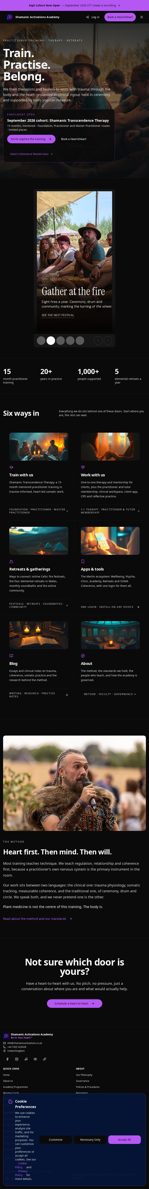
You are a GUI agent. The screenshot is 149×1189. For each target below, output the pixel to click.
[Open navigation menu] (141, 17)
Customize (55, 1139)
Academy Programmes (15, 1087)
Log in (96, 17)
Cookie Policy (21, 1165)
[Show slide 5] (80, 340)
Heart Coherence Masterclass (29, 154)
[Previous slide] (98, 340)
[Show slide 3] (60, 340)
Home (6, 1075)
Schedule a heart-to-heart (71, 1003)
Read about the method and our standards (34, 919)
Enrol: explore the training (28, 139)
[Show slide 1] (41, 340)
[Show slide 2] (51, 340)
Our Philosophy (84, 1075)
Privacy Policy (21, 1173)
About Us (8, 1081)
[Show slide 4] (70, 340)
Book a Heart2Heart (73, 139)
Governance (82, 1081)
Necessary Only (90, 1139)
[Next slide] (108, 340)
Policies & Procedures (88, 1087)
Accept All (124, 1139)
